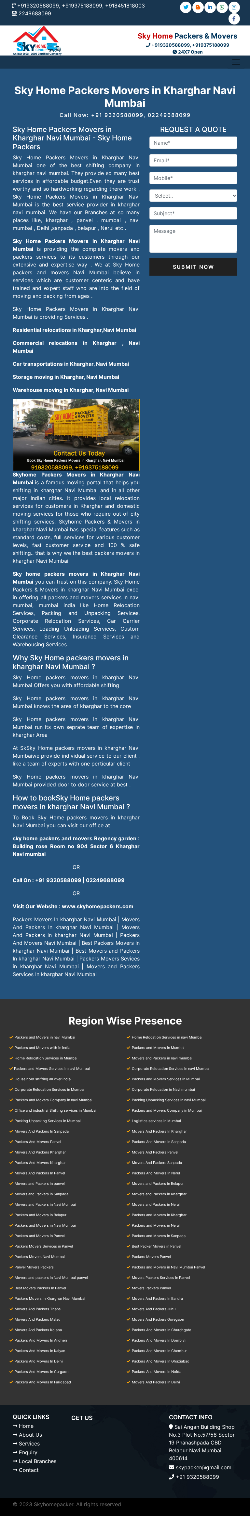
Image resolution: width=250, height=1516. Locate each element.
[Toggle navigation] (236, 62)
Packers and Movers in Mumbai (158, 1047)
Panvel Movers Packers (34, 1267)
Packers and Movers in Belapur (40, 1215)
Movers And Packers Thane (38, 1309)
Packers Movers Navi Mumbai (40, 1256)
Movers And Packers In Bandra (157, 1298)
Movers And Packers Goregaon (158, 1319)
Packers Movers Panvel (151, 1256)
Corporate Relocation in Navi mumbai (163, 1089)
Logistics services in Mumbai (156, 1121)
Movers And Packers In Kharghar (159, 1131)
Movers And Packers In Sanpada (42, 1131)
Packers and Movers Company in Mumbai (167, 1110)
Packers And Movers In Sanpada (159, 1141)
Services (29, 1443)
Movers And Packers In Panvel (40, 1173)
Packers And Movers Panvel (38, 1141)
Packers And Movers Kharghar (40, 1162)
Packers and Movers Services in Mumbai (166, 1079)
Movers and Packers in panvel (40, 1183)
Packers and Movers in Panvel (40, 1236)
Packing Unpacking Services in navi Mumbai (169, 1100)
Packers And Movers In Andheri (41, 1340)
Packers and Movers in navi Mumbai (45, 1037)
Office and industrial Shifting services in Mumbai (55, 1110)
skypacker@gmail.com (203, 1467)
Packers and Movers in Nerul (156, 1225)
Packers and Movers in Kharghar (159, 1215)
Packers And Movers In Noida (156, 1371)
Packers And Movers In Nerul (156, 1173)
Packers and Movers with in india (42, 1047)
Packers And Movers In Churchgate (161, 1330)
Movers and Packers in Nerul (156, 1204)
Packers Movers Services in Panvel (44, 1246)
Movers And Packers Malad (38, 1319)
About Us (30, 1434)
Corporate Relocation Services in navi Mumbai (171, 1068)
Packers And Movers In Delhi (39, 1361)
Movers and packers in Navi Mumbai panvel (51, 1277)
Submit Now (193, 267)
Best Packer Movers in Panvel (156, 1246)
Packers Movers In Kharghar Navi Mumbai (50, 1298)
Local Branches (37, 1461)
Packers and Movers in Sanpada (159, 1236)
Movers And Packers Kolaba (38, 1330)
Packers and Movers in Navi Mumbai (45, 1225)
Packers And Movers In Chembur (159, 1350)
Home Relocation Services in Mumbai (46, 1058)
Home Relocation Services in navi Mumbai (167, 1037)
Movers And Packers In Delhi (156, 1382)
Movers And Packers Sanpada (157, 1162)
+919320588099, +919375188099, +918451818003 (81, 5)
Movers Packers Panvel (151, 1288)
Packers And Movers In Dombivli (159, 1340)
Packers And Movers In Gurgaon (41, 1371)
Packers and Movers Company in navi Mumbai (53, 1100)
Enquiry (28, 1452)
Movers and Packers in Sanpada (41, 1194)
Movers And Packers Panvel (155, 1152)
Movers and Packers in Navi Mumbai (45, 1204)
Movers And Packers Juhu (153, 1309)
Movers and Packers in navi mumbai (162, 1058)
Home (26, 1426)
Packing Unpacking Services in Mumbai (48, 1121)
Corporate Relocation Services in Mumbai (50, 1089)
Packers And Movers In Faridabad (43, 1382)
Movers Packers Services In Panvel (161, 1277)
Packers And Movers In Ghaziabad (160, 1361)
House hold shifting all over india (43, 1079)
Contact (29, 1470)
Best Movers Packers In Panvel (40, 1288)
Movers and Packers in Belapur (158, 1183)
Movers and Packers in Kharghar (159, 1194)
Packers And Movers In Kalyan (40, 1350)
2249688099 (35, 13)
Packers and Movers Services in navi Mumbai (52, 1068)
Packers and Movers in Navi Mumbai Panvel (168, 1267)
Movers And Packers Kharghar (40, 1152)
